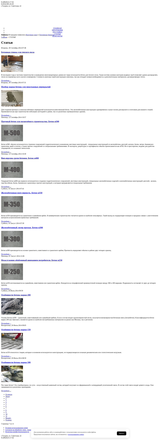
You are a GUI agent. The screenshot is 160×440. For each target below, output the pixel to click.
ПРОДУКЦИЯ (57, 30)
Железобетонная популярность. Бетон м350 (21, 193)
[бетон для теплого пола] (12, 71)
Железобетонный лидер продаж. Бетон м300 (22, 227)
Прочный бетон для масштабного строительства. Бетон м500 (30, 121)
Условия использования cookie (16, 428)
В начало (9, 394)
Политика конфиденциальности (17, 432)
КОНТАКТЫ (57, 36)
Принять (121, 433)
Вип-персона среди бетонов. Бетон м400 (20, 158)
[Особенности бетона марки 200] (12, 314)
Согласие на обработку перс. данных (19, 430)
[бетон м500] (12, 140)
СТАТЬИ (57, 34)
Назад (8, 396)
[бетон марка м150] (12, 349)
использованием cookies (76, 434)
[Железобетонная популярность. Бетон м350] (12, 212)
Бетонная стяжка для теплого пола (17, 52)
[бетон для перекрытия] (12, 106)
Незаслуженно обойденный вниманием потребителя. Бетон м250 (31, 260)
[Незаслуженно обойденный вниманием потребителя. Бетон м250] (12, 279)
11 (6, 416)
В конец (9, 420)
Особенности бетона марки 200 (16, 295)
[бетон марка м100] (12, 381)
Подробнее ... (6, 81)
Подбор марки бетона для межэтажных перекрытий (26, 87)
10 (6, 414)
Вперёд (8, 418)
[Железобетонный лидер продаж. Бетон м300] (12, 247)
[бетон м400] (12, 177)
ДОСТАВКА (57, 32)
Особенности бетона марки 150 (16, 329)
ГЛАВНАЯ (57, 28)
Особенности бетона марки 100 (16, 362)
